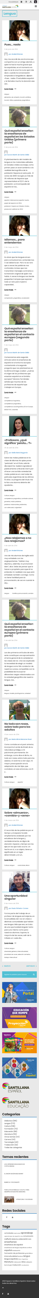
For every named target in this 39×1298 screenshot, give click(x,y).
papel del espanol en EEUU (13, 203)
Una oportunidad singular (16, 897)
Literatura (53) (10, 1134)
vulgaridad (17, 507)
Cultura (6, 495)
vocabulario (25, 298)
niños (23, 1262)
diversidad (7, 951)
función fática (8, 100)
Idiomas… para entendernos (14, 241)
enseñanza (10, 1242)
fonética (15, 593)
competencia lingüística (12, 401)
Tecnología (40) (11, 1142)
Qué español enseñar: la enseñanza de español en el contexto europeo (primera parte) (19, 630)
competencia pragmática (12, 404)
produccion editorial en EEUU (13, 209)
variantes (15, 410)
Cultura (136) (9, 1126)
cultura (7, 1239)
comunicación (28, 1236)
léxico (27, 865)
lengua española (11, 1259)
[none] (26, 2)
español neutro (24, 200)
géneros (14, 951)
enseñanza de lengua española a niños (18, 1247)
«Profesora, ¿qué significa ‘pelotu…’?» (17, 441)
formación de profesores (14, 1253)
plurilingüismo (19, 693)
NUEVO (7, 966)
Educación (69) (10, 1131)
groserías (7, 501)
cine (21, 1236)
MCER (6, 410)
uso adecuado (9, 507)
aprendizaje (27, 1233)
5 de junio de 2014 (11, 147)
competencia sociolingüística (13, 407)
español (20, 782)
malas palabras (16, 501)
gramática (28, 1253)
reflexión (29, 1262)
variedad (27, 693)
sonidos (30, 593)
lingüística (25, 1259)
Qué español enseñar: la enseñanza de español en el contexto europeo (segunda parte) (19, 334)
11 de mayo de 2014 (11, 247)
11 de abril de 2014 (10, 546)
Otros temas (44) (12, 1137)
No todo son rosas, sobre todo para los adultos (17, 727)
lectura (20, 1256)
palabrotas (23, 504)
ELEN (29, 1239)
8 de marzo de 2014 (11, 903)
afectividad (17, 1233)
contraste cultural (27, 498)
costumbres (21, 865)
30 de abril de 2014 (11, 448)
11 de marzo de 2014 (11, 820)
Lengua (6, 94)
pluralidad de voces (10, 954)
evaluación (16, 1250)
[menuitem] (21, 1)
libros (19, 1259)
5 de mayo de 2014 (11, 345)
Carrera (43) (9, 1139)
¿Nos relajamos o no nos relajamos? (18, 539)
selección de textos (24, 954)
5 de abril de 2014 (10, 640)
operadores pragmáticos (22, 100)
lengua (6, 693)
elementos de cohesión (12, 97)
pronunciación (23, 593)
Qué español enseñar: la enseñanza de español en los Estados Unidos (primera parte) (19, 136)
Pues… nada (12, 44)
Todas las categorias (13, 1147)
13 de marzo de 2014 (11, 734)
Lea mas (8, 89)
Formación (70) (11, 1129)
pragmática (17, 298)
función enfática (25, 97)
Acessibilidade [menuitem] (13, 2)
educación (23, 1239)
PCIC (9, 410)
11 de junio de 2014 (11, 49)
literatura (8, 1262)
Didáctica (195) (10, 1121)
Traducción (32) (11, 1145)
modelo (11, 693)
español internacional (11, 200)
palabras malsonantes (11, 504)
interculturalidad (22, 951)
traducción (16, 1265)
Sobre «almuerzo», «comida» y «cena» (17, 814)
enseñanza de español (13, 1245)
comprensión (8, 298)
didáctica (15, 1239)
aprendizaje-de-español (12, 1236)
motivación (17, 1262)
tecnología (8, 1265)
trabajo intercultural (10, 957)
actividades (9, 1233)
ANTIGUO (30, 966)
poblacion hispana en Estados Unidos (16, 206)
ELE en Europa (28, 407)
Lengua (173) (9, 1123)
